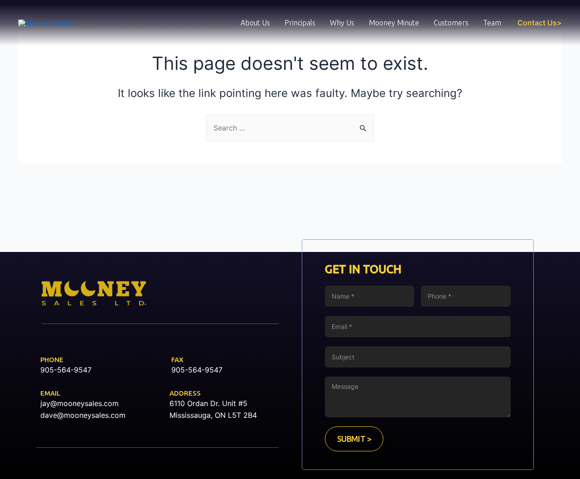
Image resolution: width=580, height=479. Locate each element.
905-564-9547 (66, 369)
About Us (255, 23)
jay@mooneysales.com (79, 403)
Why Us (342, 23)
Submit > (354, 438)
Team (492, 23)
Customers (451, 23)
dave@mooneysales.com (83, 415)
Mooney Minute (394, 23)
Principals (300, 23)
